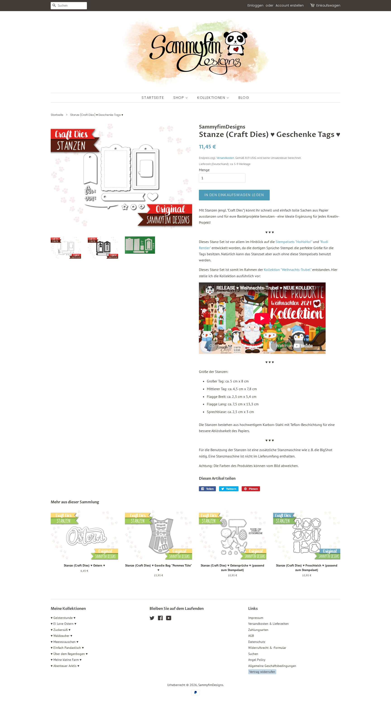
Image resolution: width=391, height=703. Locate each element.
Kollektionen (211, 97)
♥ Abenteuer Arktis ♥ (65, 666)
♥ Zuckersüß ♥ (60, 630)
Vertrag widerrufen (262, 672)
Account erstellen (290, 5)
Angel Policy (256, 660)
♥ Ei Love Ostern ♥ (63, 624)
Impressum (255, 618)
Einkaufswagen (328, 5)
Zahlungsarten (258, 630)
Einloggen (255, 5)
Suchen (253, 654)
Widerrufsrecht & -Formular (267, 648)
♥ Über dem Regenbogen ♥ (69, 654)
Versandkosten (225, 158)
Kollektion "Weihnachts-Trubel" (287, 269)
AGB (251, 636)
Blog (243, 97)
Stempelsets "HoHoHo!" (294, 241)
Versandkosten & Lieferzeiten (268, 624)
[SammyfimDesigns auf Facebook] (160, 619)
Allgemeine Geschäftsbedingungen (272, 666)
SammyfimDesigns (210, 685)
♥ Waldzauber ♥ (61, 636)
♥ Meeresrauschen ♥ (64, 642)
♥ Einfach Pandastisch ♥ (67, 648)
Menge (204, 170)
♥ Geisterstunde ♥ (63, 618)
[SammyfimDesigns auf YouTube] (168, 619)
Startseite (153, 97)
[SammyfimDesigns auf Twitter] (152, 619)
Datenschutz (256, 642)
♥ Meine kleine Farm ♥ (66, 660)
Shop (179, 97)
